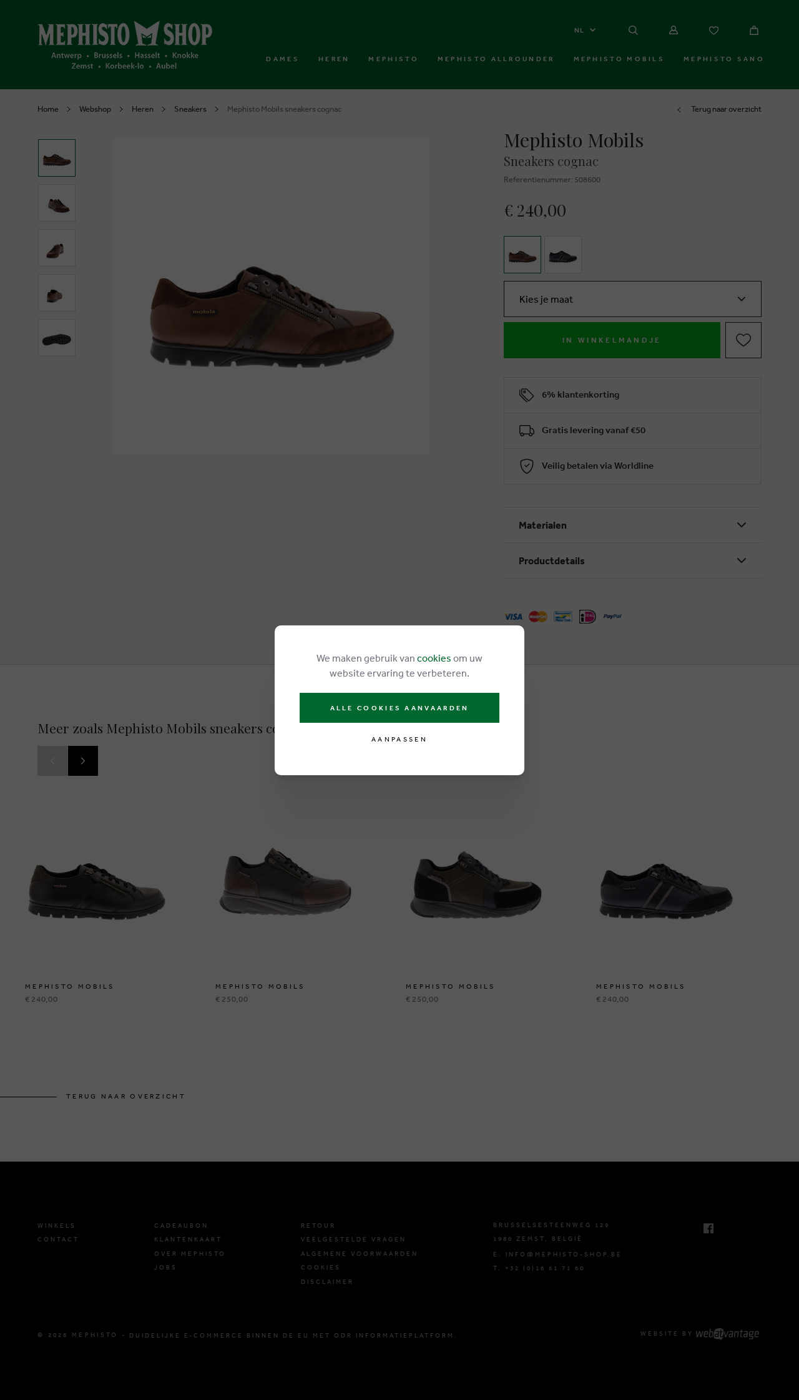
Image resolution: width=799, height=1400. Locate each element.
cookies (434, 658)
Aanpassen (399, 739)
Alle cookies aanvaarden (399, 707)
